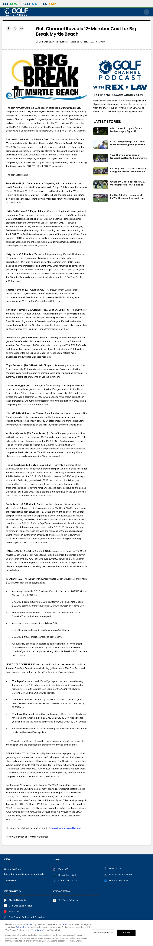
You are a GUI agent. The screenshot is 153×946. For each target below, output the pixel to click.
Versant (29, 924)
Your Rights (37, 930)
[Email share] (21, 28)
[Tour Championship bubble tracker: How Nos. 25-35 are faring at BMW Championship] (100, 158)
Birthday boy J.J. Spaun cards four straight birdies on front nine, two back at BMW (128, 170)
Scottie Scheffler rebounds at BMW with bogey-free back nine (127, 197)
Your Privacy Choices (103, 932)
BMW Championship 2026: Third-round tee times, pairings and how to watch (128, 143)
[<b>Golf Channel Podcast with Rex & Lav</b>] (120, 75)
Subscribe (11, 880)
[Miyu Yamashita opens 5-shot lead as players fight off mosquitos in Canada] (100, 131)
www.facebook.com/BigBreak (66, 828)
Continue (126, 932)
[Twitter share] (15, 28)
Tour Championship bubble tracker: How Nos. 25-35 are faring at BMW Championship (128, 157)
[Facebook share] (8, 28)
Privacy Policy (22, 927)
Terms (64, 924)
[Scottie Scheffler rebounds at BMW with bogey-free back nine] (100, 198)
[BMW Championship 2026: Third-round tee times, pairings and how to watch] (100, 144)
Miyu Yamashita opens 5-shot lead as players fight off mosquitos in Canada (126, 130)
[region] (76, 933)
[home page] (16, 12)
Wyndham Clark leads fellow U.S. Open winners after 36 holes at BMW (127, 183)
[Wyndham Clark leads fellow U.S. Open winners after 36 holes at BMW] (100, 184)
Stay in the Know (12, 869)
